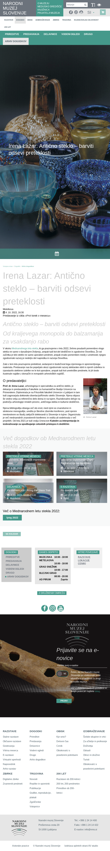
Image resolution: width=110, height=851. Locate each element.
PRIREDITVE (12, 34)
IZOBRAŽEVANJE (94, 731)
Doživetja (88, 746)
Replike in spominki (40, 783)
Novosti (33, 779)
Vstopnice (35, 806)
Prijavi (64, 701)
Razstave (8, 20)
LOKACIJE (84, 560)
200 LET (61, 773)
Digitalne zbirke (11, 779)
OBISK (60, 731)
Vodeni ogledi (37, 750)
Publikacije (35, 788)
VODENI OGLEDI (70, 34)
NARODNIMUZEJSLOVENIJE (14, 8)
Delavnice (35, 746)
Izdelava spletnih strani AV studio (81, 846)
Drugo (33, 755)
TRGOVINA (36, 773)
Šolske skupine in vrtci (94, 737)
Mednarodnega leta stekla (25, 348)
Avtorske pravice (20, 846)
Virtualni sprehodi (12, 759)
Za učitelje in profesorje (95, 741)
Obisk (30, 20)
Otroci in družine (91, 755)
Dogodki (20, 20)
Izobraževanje (43, 20)
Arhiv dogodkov (15, 41)
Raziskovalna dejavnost (86, 20)
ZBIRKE (7, 773)
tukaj (97, 691)
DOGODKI (36, 731)
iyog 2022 (12, 517)
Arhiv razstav (9, 769)
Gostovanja (8, 746)
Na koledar (12, 534)
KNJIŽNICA (44, 10)
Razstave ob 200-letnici (68, 779)
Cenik (59, 746)
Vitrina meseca (10, 750)
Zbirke (56, 20)
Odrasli (87, 750)
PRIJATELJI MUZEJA (49, 13)
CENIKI (82, 563)
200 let (7, 27)
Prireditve (34, 737)
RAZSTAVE (84, 557)
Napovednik (9, 764)
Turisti (86, 759)
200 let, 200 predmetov (68, 783)
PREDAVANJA (31, 34)
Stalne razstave (11, 737)
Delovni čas (62, 741)
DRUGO (88, 34)
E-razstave (8, 755)
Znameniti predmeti (12, 783)
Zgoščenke (35, 802)
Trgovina (66, 20)
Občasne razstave (12, 741)
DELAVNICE (50, 34)
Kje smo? (61, 737)
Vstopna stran (8, 266)
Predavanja (35, 741)
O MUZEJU (43, 3)
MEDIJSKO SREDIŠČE (50, 6)
